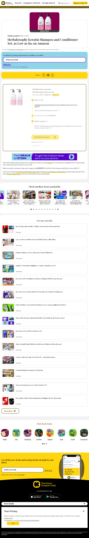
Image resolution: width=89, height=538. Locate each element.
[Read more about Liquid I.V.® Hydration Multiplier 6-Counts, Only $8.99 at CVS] (8, 268)
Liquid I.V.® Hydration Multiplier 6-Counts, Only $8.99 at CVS (36, 266)
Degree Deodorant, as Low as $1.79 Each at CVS (31, 385)
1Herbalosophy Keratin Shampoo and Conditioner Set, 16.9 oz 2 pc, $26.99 (56, 105)
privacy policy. (8, 518)
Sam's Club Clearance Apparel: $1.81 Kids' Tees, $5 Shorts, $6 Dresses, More (40, 318)
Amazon (50, 163)
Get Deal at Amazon (41, 137)
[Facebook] (43, 75)
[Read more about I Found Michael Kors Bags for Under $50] (8, 373)
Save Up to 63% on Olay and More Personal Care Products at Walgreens (39, 292)
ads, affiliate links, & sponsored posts (16, 49)
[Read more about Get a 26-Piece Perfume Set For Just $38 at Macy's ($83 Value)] (8, 242)
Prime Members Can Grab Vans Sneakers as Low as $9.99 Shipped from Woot (41, 305)
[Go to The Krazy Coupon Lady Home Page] (7, 3)
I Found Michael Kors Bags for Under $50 (29, 370)
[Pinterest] (48, 75)
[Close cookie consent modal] (83, 511)
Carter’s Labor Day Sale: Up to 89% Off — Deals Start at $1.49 (35, 357)
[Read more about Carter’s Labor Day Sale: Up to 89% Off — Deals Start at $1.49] (8, 360)
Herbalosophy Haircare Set (43, 92)
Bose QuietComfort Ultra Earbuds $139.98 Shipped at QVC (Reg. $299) (38, 398)
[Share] (52, 75)
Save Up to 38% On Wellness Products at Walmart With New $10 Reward (39, 279)
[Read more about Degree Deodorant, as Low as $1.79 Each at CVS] (8, 388)
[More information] (59, 110)
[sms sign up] (44, 156)
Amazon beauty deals (14, 174)
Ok (13, 523)
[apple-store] (36, 496)
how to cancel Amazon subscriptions (54, 172)
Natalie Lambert (14, 36)
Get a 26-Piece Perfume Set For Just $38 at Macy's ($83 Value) (36, 239)
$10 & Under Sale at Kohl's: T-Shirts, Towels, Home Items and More (38, 226)
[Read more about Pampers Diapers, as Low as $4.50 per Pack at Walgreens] (8, 255)
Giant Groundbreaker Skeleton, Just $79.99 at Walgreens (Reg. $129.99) (38, 344)
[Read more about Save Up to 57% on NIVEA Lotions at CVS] (8, 334)
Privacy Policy (24, 66)
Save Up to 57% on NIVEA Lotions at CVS (29, 331)
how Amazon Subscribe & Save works (28, 172)
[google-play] (52, 496)
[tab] (33, 209)
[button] (84, 503)
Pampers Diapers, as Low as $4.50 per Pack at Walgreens (34, 252)
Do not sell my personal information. (27, 520)
